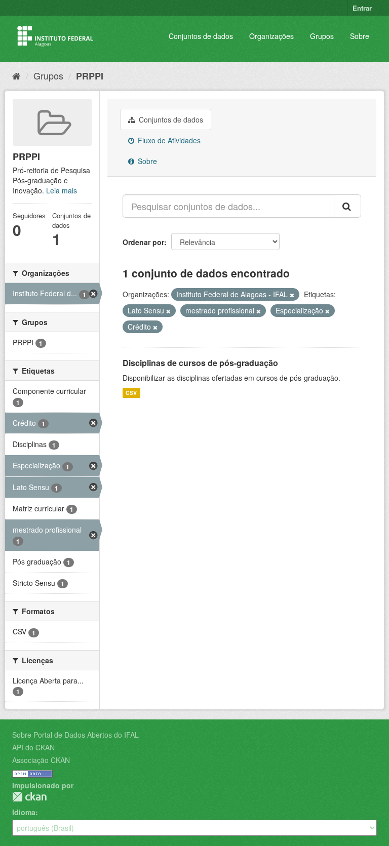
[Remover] (292, 295)
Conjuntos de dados (201, 36)
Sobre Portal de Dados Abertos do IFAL (75, 735)
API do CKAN (33, 747)
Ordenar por (143, 242)
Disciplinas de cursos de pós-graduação (200, 363)
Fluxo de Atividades (168, 140)
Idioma (23, 812)
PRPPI (89, 76)
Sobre (359, 36)
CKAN (29, 796)
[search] (347, 206)
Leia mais (61, 190)
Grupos (322, 36)
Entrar (362, 8)
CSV (131, 392)
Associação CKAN (41, 760)
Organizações (271, 36)
